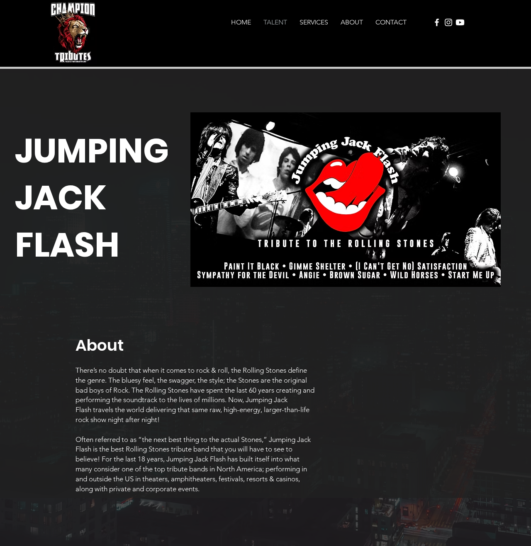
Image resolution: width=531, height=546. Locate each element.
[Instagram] (448, 22)
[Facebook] (437, 22)
